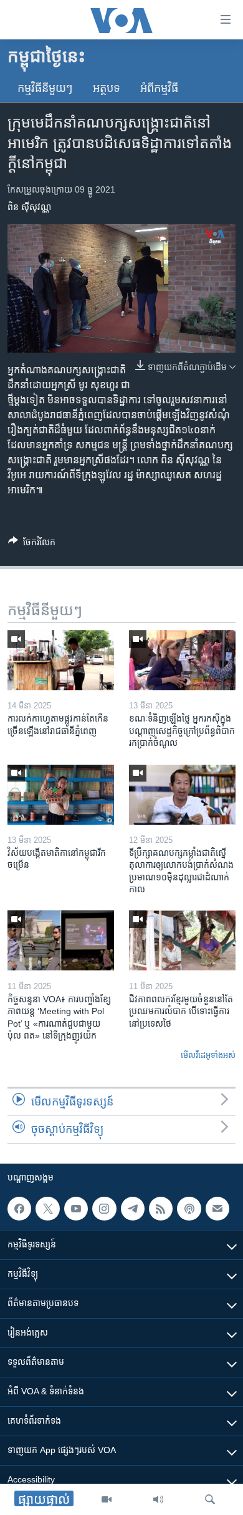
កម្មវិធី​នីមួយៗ (45, 88)
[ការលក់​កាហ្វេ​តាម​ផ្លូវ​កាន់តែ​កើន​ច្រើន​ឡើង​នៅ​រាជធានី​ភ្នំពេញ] (60, 660)
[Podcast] (189, 1209)
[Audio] (158, 1499)
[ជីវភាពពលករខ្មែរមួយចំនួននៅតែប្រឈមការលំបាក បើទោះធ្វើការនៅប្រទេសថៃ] (182, 940)
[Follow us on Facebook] (19, 1209)
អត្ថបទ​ (106, 88)
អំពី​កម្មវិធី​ (159, 88)
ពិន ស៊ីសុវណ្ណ (29, 207)
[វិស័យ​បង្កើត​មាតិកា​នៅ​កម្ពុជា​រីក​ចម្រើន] (60, 795)
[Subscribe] (217, 1209)
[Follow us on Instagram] (104, 1209)
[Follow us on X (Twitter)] (47, 1209)
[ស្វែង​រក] (210, 1499)
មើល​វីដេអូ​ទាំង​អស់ (208, 1055)
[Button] (31, 544)
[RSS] (161, 1209)
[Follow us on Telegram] (133, 1209)
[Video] (106, 1499)
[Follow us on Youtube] (76, 1209)
